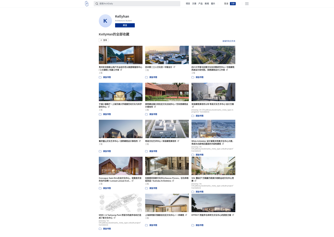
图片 (213, 3)
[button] (104, 40)
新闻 (207, 3)
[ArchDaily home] (86, 3)
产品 (200, 3)
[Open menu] (247, 4)
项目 (188, 3)
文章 (194, 3)
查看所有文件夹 (228, 41)
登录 (226, 3)
